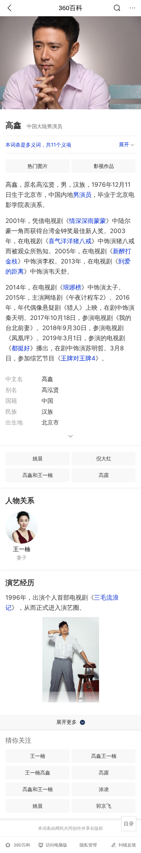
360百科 (70, 8)
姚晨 (38, 458)
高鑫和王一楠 (37, 475)
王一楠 (21, 549)
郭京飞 (103, 806)
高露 (104, 475)
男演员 (82, 194)
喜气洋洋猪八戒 (69, 241)
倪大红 (103, 458)
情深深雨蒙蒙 (87, 220)
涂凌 (104, 789)
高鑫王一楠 (103, 756)
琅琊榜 (72, 287)
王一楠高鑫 (37, 772)
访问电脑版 (56, 845)
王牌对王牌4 (78, 358)
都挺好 (21, 348)
